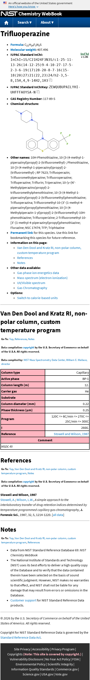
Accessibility (40, 649)
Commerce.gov (66, 669)
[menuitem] (6, 22)
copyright (28, 347)
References (25, 258)
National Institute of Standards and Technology (9, 14)
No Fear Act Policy (57, 659)
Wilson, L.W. (25, 500)
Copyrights (15, 654)
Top (11, 339)
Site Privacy (22, 649)
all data (58, 515)
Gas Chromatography (32, 288)
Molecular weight (23, 49)
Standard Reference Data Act (20, 637)
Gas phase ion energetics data (38, 273)
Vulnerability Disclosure (26, 659)
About (46, 22)
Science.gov (31, 674)
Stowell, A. (7, 500)
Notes (21, 263)
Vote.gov (61, 674)
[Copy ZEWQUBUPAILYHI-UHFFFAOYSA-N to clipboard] (38, 93)
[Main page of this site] (6, 22)
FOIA (75, 659)
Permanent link (21, 232)
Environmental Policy (30, 664)
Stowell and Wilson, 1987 (71, 434)
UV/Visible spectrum (31, 283)
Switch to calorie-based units (37, 298)
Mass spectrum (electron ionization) (42, 278)
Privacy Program (63, 649)
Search (23, 22)
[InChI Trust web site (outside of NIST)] (85, 57)
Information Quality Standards (32, 669)
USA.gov (47, 674)
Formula (16, 44)
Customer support (23, 600)
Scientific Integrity (60, 664)
